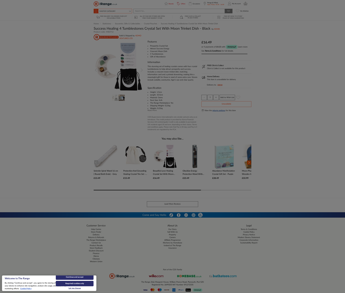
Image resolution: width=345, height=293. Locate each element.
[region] (49, 283)
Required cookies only (74, 284)
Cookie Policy (26, 289)
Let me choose (75, 288)
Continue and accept (74, 277)
